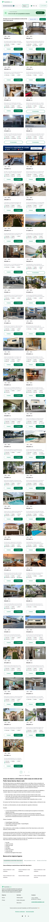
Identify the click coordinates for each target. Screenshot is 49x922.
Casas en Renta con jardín (23, 875)
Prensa (3, 900)
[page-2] (29, 772)
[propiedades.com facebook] (24, 917)
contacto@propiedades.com (37, 902)
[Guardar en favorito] (22, 23)
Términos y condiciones (20, 911)
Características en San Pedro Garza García (13, 860)
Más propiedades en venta (29, 860)
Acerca (3, 897)
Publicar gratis (20, 897)
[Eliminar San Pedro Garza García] (13, 5)
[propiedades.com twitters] (21, 917)
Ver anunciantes (35, 111)
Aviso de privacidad (30, 911)
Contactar (9, 49)
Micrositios (19, 902)
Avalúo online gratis (21, 900)
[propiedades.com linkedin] (27, 917)
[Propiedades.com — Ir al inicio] (7, 2)
